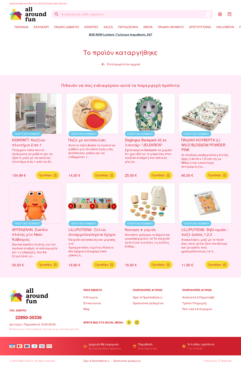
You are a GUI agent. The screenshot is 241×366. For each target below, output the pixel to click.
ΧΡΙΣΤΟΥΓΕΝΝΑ (200, 27)
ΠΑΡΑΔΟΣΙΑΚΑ (128, 27)
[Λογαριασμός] (220, 14)
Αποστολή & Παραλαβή (198, 297)
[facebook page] (129, 322)
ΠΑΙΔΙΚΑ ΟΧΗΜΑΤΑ (171, 27)
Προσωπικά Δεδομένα (148, 303)
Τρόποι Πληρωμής (194, 303)
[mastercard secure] (50, 346)
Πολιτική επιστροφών (197, 309)
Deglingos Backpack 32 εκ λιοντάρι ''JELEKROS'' (145, 142)
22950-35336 (28, 317)
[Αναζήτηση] (56, 14)
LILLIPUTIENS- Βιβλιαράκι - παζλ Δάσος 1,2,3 (205, 232)
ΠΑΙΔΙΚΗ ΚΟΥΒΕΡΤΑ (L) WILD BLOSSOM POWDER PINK (203, 144)
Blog (86, 309)
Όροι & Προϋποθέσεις (147, 297)
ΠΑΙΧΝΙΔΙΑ (21, 27)
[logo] (27, 14)
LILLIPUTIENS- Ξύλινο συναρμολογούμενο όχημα (91, 232)
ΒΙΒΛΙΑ (148, 27)
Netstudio (226, 360)
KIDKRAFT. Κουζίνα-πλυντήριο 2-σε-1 (29, 142)
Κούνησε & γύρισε (140, 229)
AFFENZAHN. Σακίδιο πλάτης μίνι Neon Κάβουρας (30, 234)
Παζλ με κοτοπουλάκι (87, 139)
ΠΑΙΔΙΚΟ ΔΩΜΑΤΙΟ (66, 27)
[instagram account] (137, 322)
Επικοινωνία (92, 303)
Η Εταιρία (90, 297)
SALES (108, 27)
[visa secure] (42, 346)
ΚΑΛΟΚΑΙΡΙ (41, 27)
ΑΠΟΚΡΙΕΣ (91, 27)
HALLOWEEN (225, 27)
